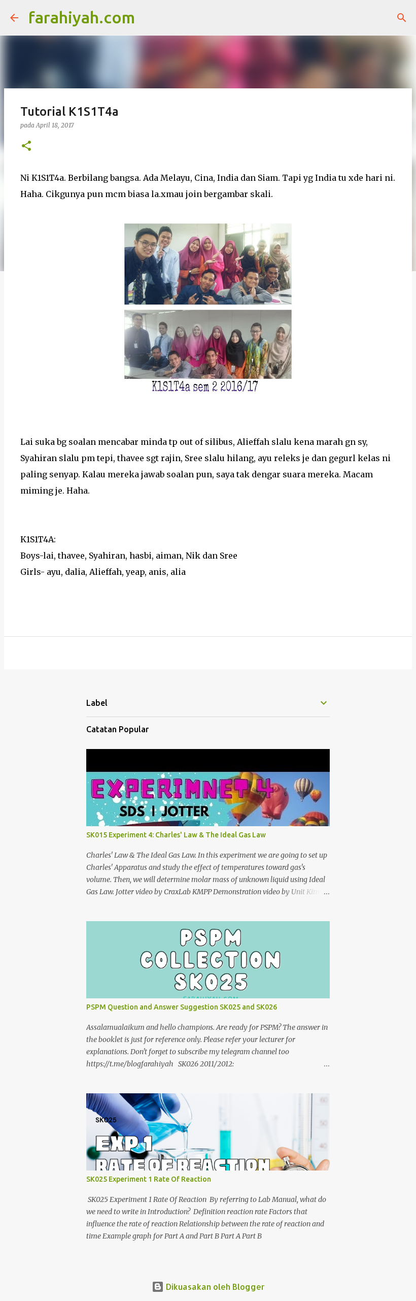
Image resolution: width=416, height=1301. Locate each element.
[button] (26, 146)
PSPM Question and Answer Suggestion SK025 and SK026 (181, 1007)
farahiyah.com (81, 17)
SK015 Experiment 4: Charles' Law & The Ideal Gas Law (176, 835)
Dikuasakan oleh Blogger (214, 1286)
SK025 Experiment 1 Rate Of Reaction (148, 1179)
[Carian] (149, 18)
